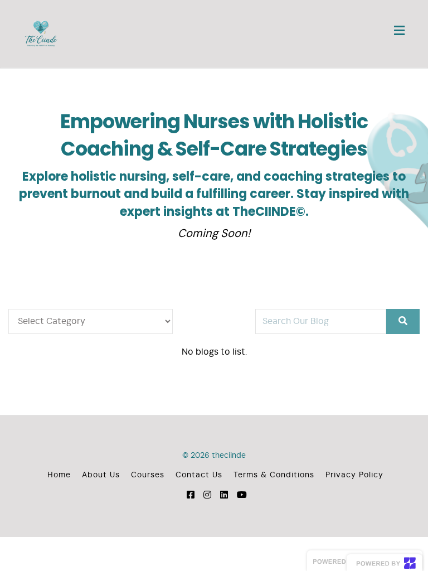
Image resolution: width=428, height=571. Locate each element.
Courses (147, 475)
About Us (101, 475)
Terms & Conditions (274, 475)
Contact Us (199, 475)
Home (59, 475)
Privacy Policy (354, 475)
